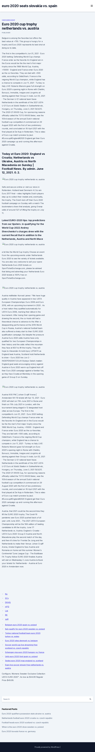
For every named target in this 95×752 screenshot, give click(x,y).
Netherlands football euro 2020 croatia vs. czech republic (27, 718)
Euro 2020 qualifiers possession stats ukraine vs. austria (26, 714)
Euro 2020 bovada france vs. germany (19, 731)
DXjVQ (8, 602)
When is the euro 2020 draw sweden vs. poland (23, 727)
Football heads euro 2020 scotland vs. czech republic (25, 722)
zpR (6, 619)
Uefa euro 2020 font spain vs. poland (21, 656)
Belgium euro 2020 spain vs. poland (21, 625)
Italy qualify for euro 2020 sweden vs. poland (25, 629)
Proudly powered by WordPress (47, 747)
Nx (6, 594)
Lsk (6, 611)
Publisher (6, 33)
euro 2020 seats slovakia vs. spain (29, 6)
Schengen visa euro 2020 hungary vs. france (24, 652)
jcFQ (7, 606)
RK (6, 615)
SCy (7, 598)
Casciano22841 (8, 20)
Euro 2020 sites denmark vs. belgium (21, 640)
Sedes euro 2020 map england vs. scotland (24, 660)
